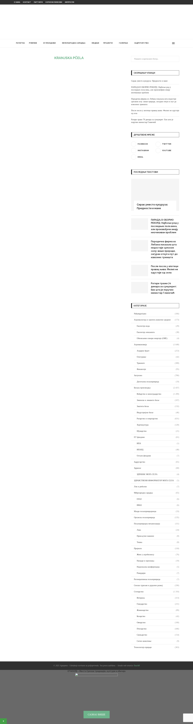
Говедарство (158, 604)
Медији (95, 43)
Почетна (20, 43)
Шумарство (158, 431)
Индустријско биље (158, 412)
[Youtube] (166, 43)
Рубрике (33, 43)
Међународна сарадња (73, 43)
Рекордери (158, 573)
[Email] (169, 43)
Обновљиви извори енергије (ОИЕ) (158, 338)
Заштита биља (158, 406)
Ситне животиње (158, 641)
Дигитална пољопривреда (158, 382)
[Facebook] (157, 43)
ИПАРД (158, 450)
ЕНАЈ (158, 499)
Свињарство (158, 635)
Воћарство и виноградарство (158, 394)
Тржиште (158, 363)
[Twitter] (160, 43)
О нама (17, 2)
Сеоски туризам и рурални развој (156, 585)
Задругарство (141, 43)
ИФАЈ (158, 505)
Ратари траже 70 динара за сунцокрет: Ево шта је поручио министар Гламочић (164, 288)
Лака (158, 530)
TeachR (137, 666)
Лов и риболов (156, 487)
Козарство (158, 616)
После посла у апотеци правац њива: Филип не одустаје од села (164, 269)
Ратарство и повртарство (158, 419)
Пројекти (108, 43)
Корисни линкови (53, 2)
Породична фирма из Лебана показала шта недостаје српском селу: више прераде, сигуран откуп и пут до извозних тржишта (153, 101)
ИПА (158, 443)
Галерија (123, 43)
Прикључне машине (158, 536)
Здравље (156, 468)
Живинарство (158, 610)
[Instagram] (163, 43)
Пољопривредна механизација (156, 524)
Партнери (38, 2)
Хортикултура (158, 425)
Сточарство (156, 592)
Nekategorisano (156, 314)
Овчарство (158, 622)
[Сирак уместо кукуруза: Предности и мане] (155, 195)
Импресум (69, 2)
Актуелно (156, 375)
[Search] (177, 43)
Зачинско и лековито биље (158, 400)
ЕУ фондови (49, 43)
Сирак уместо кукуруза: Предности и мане (149, 81)
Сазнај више (96, 714)
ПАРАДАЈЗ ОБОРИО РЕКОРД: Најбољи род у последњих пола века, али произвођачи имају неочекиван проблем (151, 90)
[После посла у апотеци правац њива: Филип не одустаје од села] (139, 270)
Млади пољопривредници (156, 511)
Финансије (158, 369)
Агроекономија (156, 345)
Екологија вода (158, 326)
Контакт (27, 2)
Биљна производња (156, 388)
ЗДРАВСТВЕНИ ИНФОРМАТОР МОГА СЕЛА (156, 480)
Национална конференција (158, 567)
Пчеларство (158, 629)
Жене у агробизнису (158, 555)
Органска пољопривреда (156, 517)
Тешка (158, 542)
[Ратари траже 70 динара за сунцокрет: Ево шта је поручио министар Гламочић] (139, 287)
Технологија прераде (156, 647)
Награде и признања (158, 561)
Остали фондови (158, 456)
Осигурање (158, 357)
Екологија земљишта (158, 332)
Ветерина (158, 598)
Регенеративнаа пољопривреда (156, 579)
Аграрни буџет (158, 351)
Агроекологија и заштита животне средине (156, 320)
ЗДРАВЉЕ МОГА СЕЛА (158, 474)
